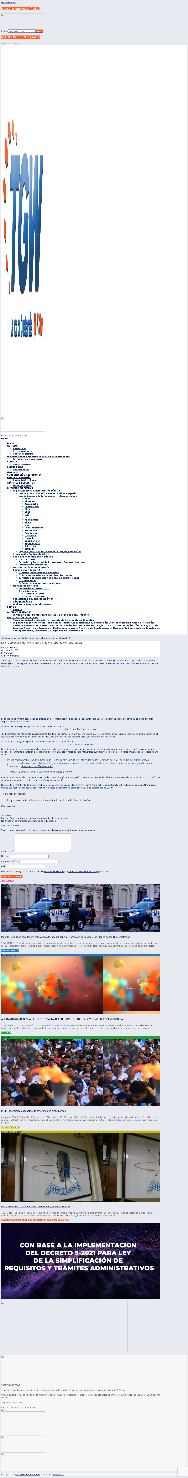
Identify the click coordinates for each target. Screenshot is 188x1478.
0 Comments (12, 655)
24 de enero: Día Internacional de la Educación (34, 820)
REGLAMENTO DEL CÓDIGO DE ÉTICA (33, 599)
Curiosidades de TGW (11, 1132)
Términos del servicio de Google (83, 871)
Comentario (7, 851)
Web (3, 866)
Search (4, 30)
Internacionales (8, 955)
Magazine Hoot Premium (28, 1474)
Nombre (5, 856)
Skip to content (8, 2)
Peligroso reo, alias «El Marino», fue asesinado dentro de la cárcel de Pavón (48, 800)
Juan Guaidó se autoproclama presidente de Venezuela (41, 818)
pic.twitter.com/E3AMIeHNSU (37, 766)
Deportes (5, 1037)
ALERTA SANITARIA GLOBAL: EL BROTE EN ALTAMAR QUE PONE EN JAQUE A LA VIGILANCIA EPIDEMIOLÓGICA (62, 1019)
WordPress (58, 1474)
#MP (116, 760)
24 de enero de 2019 (60, 772)
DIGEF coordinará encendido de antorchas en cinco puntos (33, 1110)
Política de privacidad (54, 871)
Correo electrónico (10, 861)
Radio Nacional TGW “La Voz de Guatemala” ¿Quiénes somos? (35, 1206)
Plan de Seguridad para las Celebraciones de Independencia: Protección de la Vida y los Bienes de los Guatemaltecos (65, 936)
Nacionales (9, 653)
